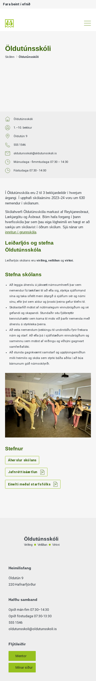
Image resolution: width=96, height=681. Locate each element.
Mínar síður (24, 667)
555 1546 (20, 145)
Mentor (20, 656)
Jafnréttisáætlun (22, 472)
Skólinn (9, 56)
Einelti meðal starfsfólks (29, 484)
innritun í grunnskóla (20, 232)
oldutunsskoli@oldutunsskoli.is (35, 153)
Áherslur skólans (22, 460)
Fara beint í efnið (16, 4)
